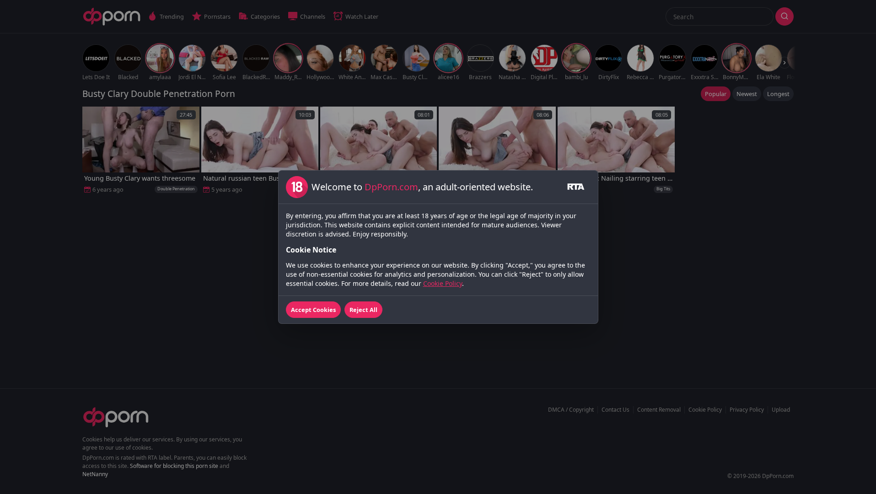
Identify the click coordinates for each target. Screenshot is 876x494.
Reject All (363, 310)
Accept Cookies (313, 310)
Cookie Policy (442, 283)
